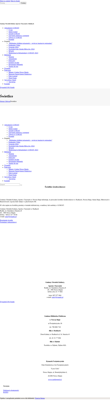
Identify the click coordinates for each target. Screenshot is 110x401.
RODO (5, 392)
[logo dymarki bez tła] (5, 358)
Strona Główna (5, 101)
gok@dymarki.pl (11, 217)
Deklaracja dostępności (11, 390)
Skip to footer (15, 1)
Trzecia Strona (40, 398)
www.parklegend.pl (55, 379)
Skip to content (5, 1)
